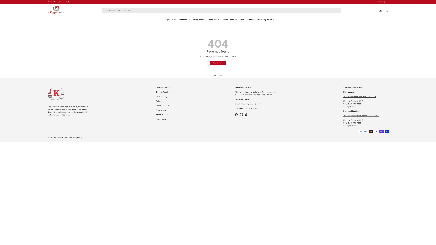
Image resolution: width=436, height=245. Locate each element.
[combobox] (221, 10)
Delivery (159, 101)
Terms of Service (163, 115)
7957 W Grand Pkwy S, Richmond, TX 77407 (361, 116)
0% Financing (161, 97)
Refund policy (161, 119)
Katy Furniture (57, 137)
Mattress (213, 19)
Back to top (218, 75)
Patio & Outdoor (247, 19)
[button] (386, 10)
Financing (381, 2)
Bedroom (183, 19)
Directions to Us (162, 106)
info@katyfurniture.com (250, 104)
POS (63, 137)
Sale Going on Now (265, 19)
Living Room (167, 19)
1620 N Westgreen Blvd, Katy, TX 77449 (359, 97)
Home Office (228, 19)
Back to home (218, 63)
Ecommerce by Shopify (75, 137)
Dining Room (198, 19)
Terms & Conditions (164, 92)
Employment (161, 110)
